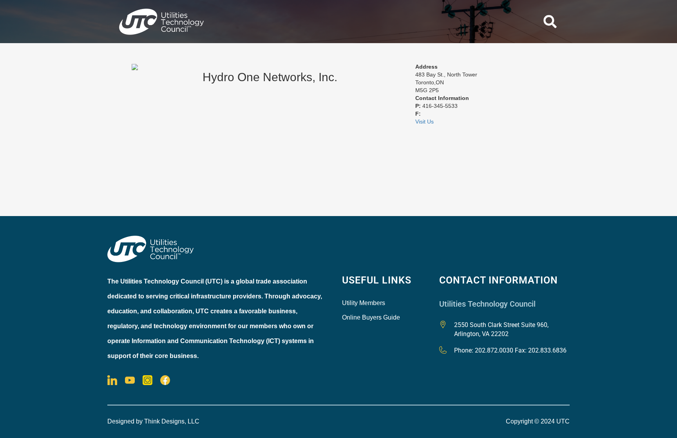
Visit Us (424, 121)
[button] (550, 21)
